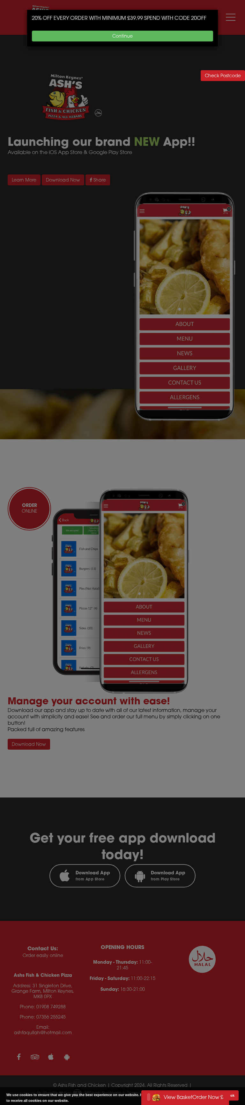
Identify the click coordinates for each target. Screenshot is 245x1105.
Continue (122, 36)
